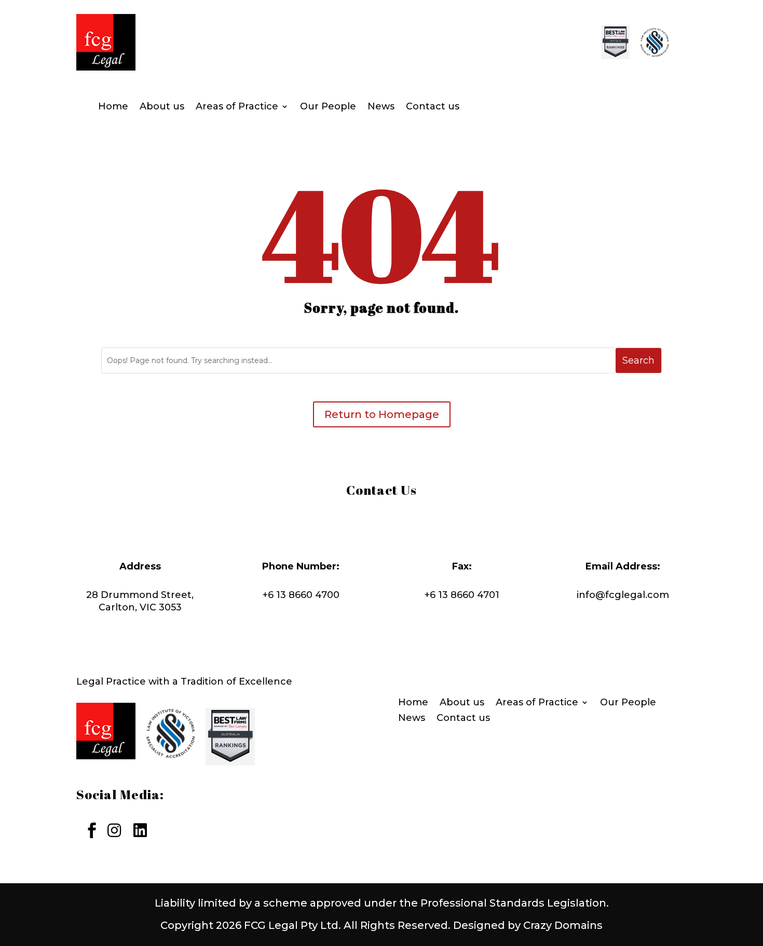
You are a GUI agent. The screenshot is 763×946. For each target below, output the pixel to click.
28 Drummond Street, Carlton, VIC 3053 (140, 601)
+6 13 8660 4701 (462, 595)
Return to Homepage (381, 414)
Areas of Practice (237, 107)
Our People (328, 107)
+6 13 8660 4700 (301, 595)
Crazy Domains (563, 925)
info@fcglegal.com (623, 595)
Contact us (432, 107)
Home (113, 107)
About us (162, 107)
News (380, 107)
